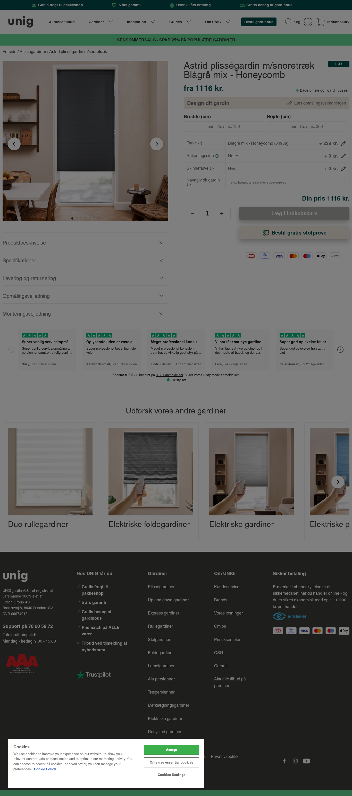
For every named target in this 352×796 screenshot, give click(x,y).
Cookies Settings (171, 775)
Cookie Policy (45, 769)
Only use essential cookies (171, 762)
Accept (171, 750)
